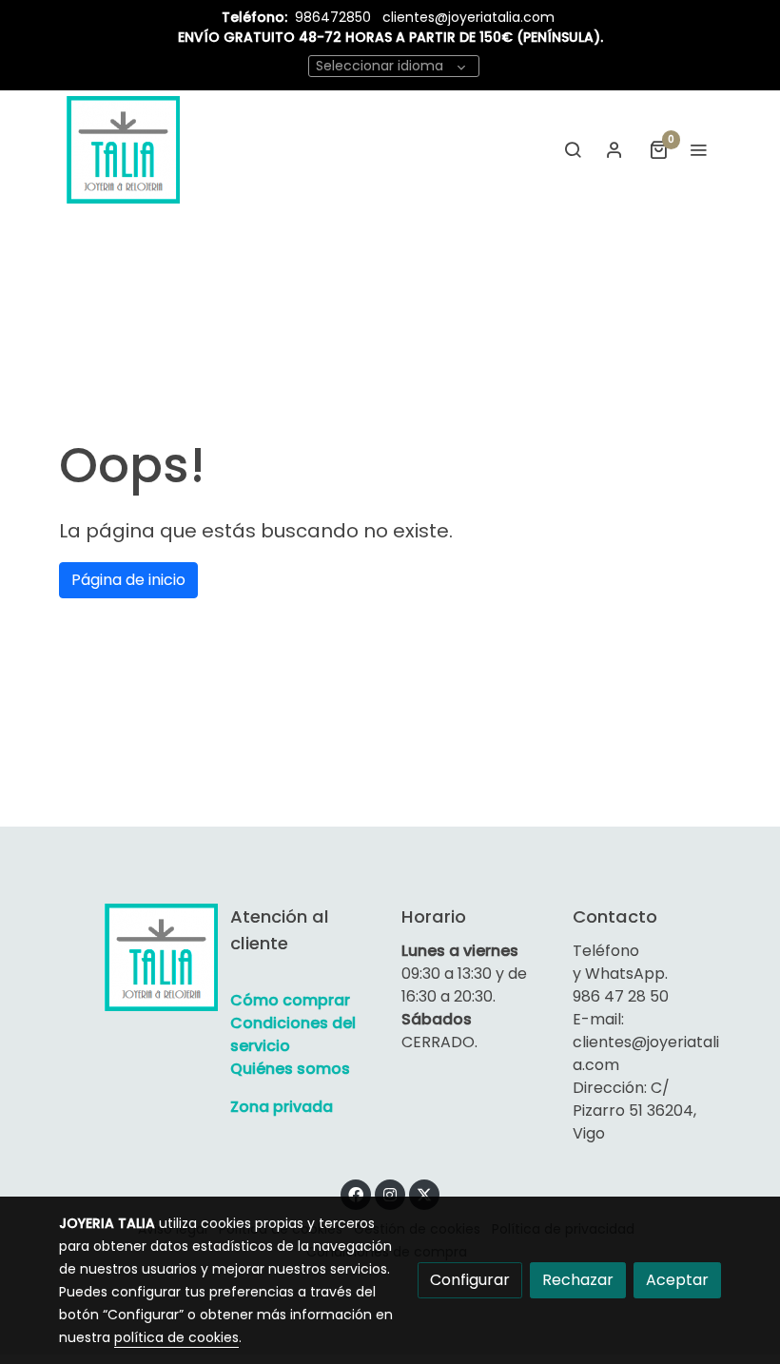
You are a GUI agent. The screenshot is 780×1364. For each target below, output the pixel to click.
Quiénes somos (290, 1069)
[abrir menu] (698, 149)
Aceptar (677, 1280)
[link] (123, 149)
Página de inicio (128, 580)
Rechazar (578, 1280)
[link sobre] (133, 957)
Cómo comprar (290, 1000)
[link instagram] (390, 1193)
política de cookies (176, 1337)
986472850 (335, 17)
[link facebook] (356, 1193)
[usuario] (614, 149)
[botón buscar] (573, 149)
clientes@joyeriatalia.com (468, 17)
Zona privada (281, 1107)
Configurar (470, 1280)
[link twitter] (424, 1193)
